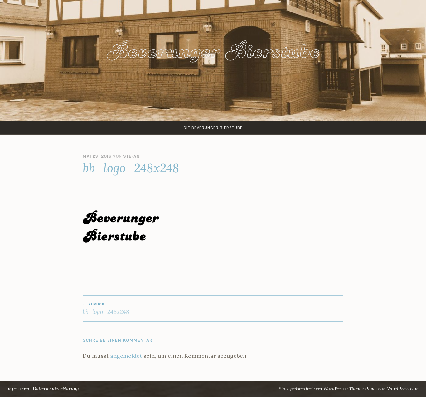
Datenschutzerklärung (56, 388)
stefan (131, 156)
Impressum (17, 388)
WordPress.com (403, 388)
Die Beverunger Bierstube (213, 127)
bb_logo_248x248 (106, 308)
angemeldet (126, 355)
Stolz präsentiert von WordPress (312, 388)
